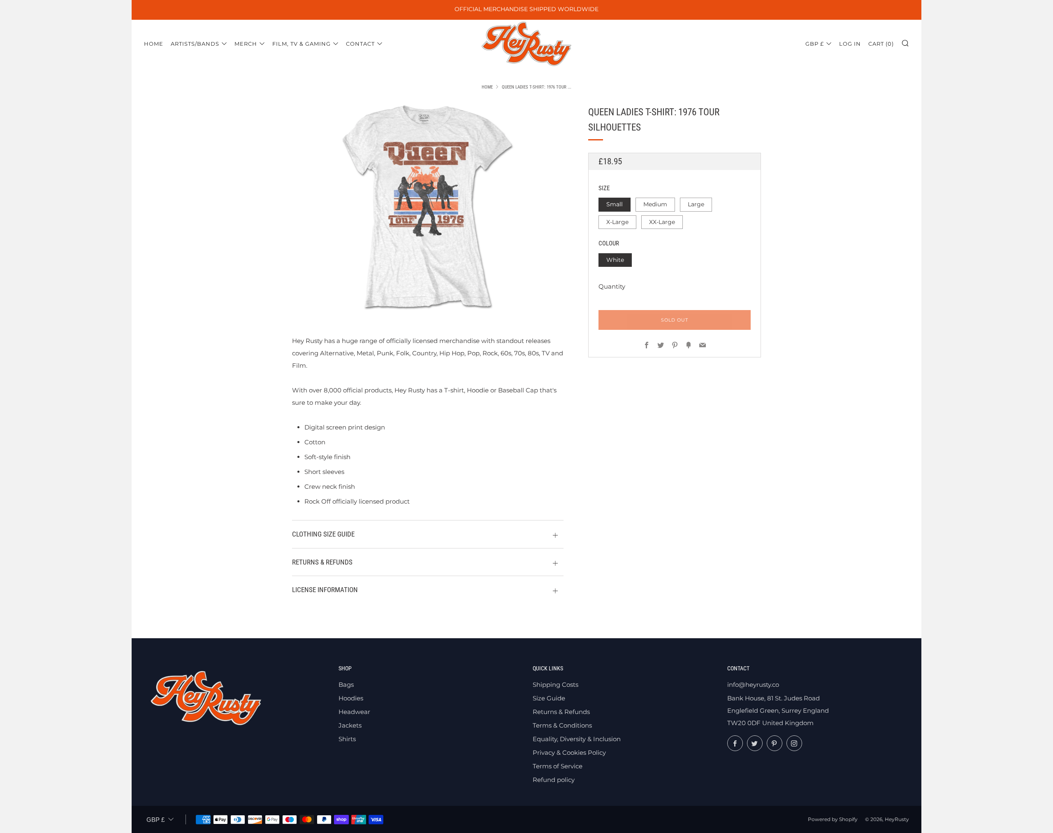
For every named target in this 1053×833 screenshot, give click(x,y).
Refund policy (554, 780)
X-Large (617, 222)
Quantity (611, 286)
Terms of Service (557, 766)
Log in (850, 43)
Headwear (354, 712)
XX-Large (662, 222)
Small (614, 204)
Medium (655, 204)
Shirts (347, 739)
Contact (360, 43)
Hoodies (351, 698)
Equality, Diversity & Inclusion (577, 739)
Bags (346, 684)
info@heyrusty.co (753, 684)
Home (153, 43)
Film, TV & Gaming (301, 43)
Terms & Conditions (562, 725)
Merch (245, 43)
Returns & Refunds (561, 712)
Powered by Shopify (833, 819)
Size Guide (549, 698)
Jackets (350, 725)
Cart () (881, 43)
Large (696, 204)
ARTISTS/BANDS (195, 43)
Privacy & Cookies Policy (569, 752)
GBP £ (814, 43)
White (615, 260)
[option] (427, 207)
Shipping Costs (555, 684)
